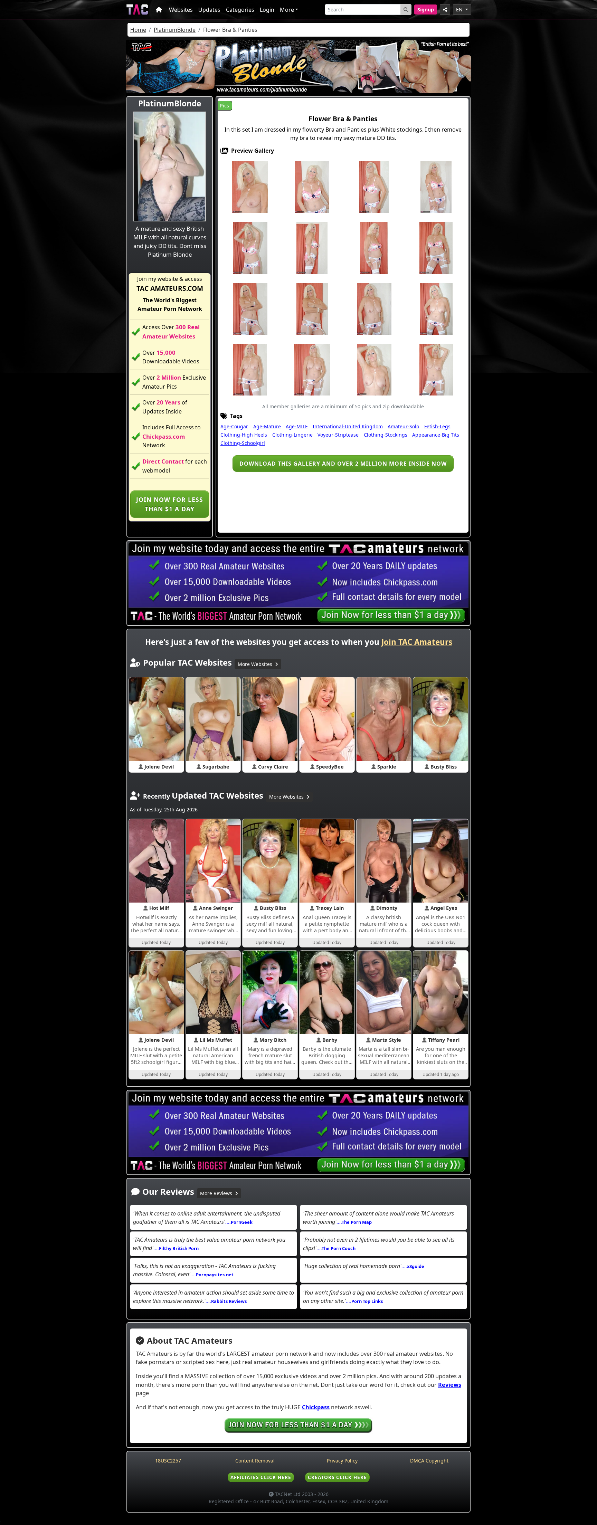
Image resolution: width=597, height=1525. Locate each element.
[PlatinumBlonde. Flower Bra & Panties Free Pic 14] (374, 308)
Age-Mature (267, 426)
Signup (425, 9)
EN (460, 9)
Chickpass (316, 1407)
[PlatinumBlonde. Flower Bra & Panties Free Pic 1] (250, 187)
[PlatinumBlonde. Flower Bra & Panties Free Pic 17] (250, 369)
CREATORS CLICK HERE (337, 1477)
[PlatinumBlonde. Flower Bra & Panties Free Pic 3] (374, 187)
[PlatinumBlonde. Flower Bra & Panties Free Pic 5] (436, 187)
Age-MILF (296, 426)
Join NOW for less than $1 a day (169, 504)
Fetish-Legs (437, 426)
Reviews (449, 1385)
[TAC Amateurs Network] (137, 9)
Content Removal (255, 1460)
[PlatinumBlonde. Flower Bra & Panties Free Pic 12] (312, 308)
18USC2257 (168, 1460)
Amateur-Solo (403, 426)
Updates (209, 9)
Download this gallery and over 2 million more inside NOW (343, 463)
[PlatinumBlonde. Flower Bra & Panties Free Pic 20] (436, 369)
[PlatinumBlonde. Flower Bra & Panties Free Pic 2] (312, 187)
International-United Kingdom (348, 426)
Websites (181, 9)
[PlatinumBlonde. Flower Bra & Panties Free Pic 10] (436, 247)
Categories (240, 9)
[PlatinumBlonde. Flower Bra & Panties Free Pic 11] (250, 308)
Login (267, 9)
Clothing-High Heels (243, 434)
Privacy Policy (342, 1460)
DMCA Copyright (429, 1460)
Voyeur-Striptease (338, 434)
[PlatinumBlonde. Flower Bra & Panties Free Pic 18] (312, 369)
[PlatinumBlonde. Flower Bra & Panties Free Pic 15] (436, 308)
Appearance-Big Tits (435, 434)
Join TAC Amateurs (416, 642)
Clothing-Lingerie (292, 434)
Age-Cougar (234, 426)
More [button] (287, 9)
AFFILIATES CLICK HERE (260, 1477)
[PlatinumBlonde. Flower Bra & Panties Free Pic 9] (374, 247)
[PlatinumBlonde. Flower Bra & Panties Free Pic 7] (312, 247)
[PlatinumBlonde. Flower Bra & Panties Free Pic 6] (250, 247)
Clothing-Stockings (385, 434)
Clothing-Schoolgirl (242, 443)
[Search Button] (405, 9)
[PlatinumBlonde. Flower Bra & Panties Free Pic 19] (374, 369)
